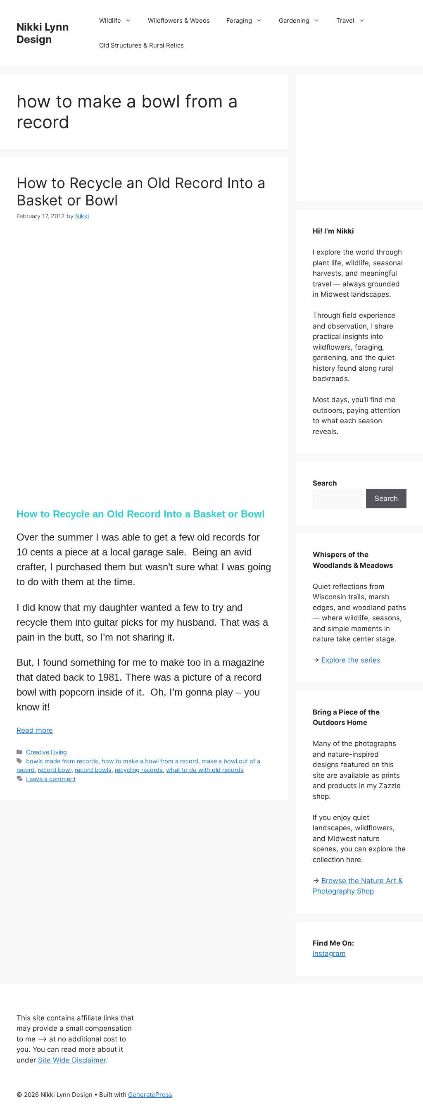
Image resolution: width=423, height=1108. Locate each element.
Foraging (239, 20)
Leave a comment (51, 778)
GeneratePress (150, 1094)
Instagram (329, 953)
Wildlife (110, 20)
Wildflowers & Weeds (179, 20)
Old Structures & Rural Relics (141, 45)
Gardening (294, 20)
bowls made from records (62, 761)
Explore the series (350, 660)
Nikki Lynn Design (43, 33)
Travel (345, 20)
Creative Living (46, 751)
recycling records (139, 769)
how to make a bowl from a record (150, 761)
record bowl (54, 769)
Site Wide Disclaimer (72, 1060)
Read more (35, 730)
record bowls (93, 769)
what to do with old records (205, 769)
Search (386, 498)
